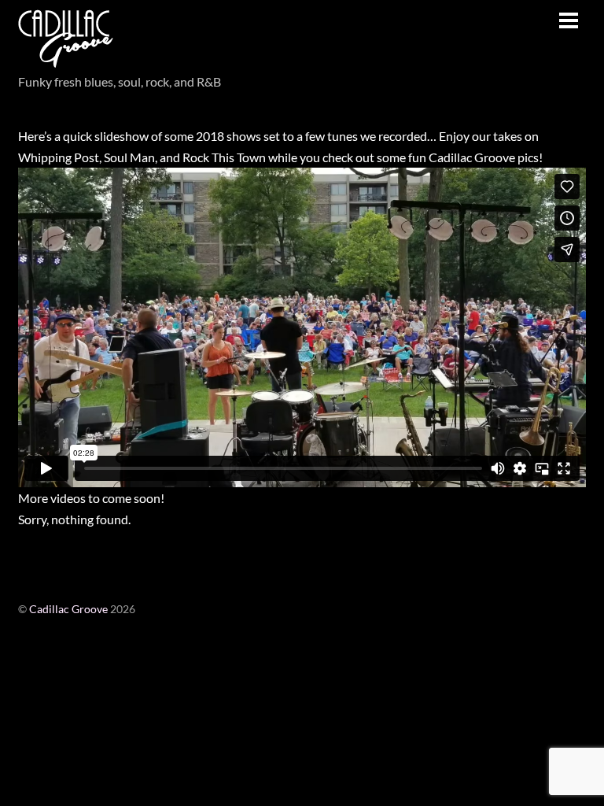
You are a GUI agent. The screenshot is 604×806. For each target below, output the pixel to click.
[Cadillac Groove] (65, 58)
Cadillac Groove (68, 609)
